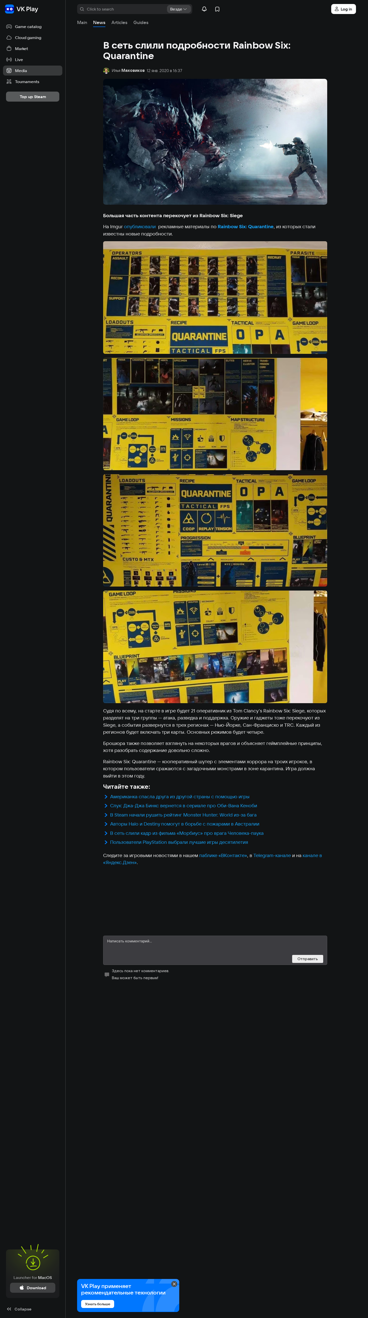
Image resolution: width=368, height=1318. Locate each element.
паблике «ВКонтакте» (223, 855)
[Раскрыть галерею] (215, 297)
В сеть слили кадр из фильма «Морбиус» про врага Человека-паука (187, 833)
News (99, 22)
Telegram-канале (272, 855)
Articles (119, 22)
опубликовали (140, 226)
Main (82, 22)
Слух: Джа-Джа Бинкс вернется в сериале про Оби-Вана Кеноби (183, 806)
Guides (140, 22)
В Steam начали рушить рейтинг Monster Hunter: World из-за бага (183, 815)
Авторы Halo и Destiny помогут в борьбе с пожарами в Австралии (184, 824)
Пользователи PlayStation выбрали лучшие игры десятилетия (179, 842)
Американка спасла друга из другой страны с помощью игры (180, 797)
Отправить (307, 958)
